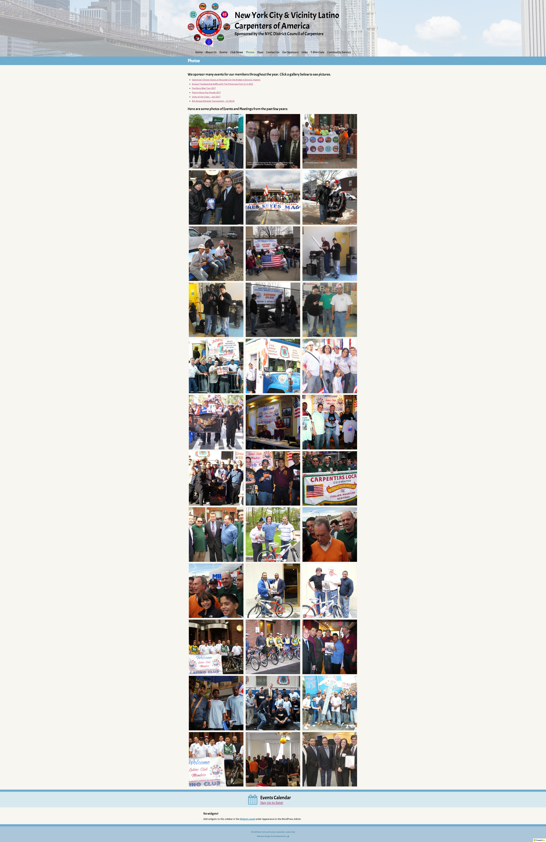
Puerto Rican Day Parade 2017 (206, 92)
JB (288, 836)
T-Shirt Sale (317, 52)
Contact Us (272, 52)
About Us (211, 52)
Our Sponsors (290, 52)
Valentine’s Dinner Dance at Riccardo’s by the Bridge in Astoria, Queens (226, 79)
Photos (250, 52)
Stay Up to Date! (271, 802)
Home (199, 52)
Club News (236, 52)
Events (223, 52)
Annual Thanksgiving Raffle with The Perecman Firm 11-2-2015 (222, 84)
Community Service (339, 52)
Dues (260, 52)
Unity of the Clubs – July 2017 (206, 96)
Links (304, 52)
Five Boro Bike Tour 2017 (204, 88)
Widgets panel (247, 819)
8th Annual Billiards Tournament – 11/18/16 (213, 101)
